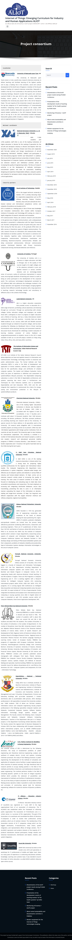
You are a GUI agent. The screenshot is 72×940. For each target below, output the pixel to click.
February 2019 (51, 176)
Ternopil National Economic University (28, 554)
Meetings (53, 885)
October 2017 (51, 211)
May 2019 (50, 167)
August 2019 (51, 154)
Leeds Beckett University (24, 299)
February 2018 (51, 207)
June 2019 (50, 163)
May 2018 (50, 198)
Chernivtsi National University (26, 398)
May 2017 (50, 215)
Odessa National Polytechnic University (28, 504)
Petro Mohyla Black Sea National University (14, 606)
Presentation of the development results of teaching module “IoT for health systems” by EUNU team (34, 897)
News (52, 888)
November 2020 (52, 149)
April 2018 (50, 202)
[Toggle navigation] (7, 26)
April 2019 (50, 171)
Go (67, 75)
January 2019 (51, 180)
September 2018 (52, 193)
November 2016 (52, 224)
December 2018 (52, 185)
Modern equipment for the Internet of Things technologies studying (56, 131)
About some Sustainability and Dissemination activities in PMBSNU (56, 122)
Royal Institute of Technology (25, 188)
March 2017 (50, 220)
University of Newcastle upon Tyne (27, 73)
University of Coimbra (24, 254)
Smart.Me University (25, 843)
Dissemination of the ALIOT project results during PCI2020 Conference (56, 95)
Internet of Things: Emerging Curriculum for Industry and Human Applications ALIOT (34, 20)
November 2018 (52, 189)
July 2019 (50, 158)
